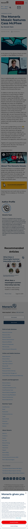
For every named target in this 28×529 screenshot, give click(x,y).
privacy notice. (18, 517)
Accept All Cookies (14, 522)
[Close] (25, 493)
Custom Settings (14, 526)
